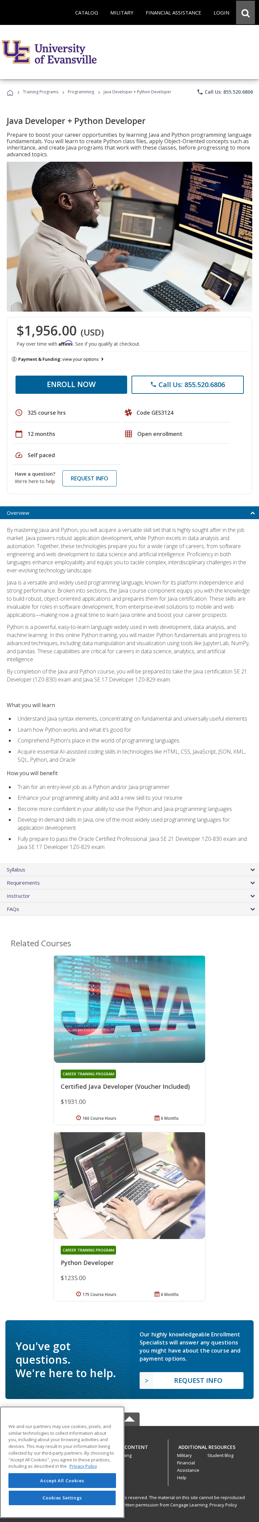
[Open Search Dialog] (245, 12)
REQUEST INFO (89, 478)
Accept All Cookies (62, 1481)
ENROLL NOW (71, 384)
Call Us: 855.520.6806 (225, 92)
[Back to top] (129, 1445)
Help (181, 1478)
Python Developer (87, 1263)
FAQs (13, 909)
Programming (81, 92)
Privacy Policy (223, 1505)
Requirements (23, 882)
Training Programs (40, 92)
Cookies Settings (62, 1498)
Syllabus (16, 869)
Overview (18, 512)
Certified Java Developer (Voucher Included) (125, 1086)
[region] (62, 1462)
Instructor (18, 895)
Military (184, 1455)
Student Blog (220, 1455)
